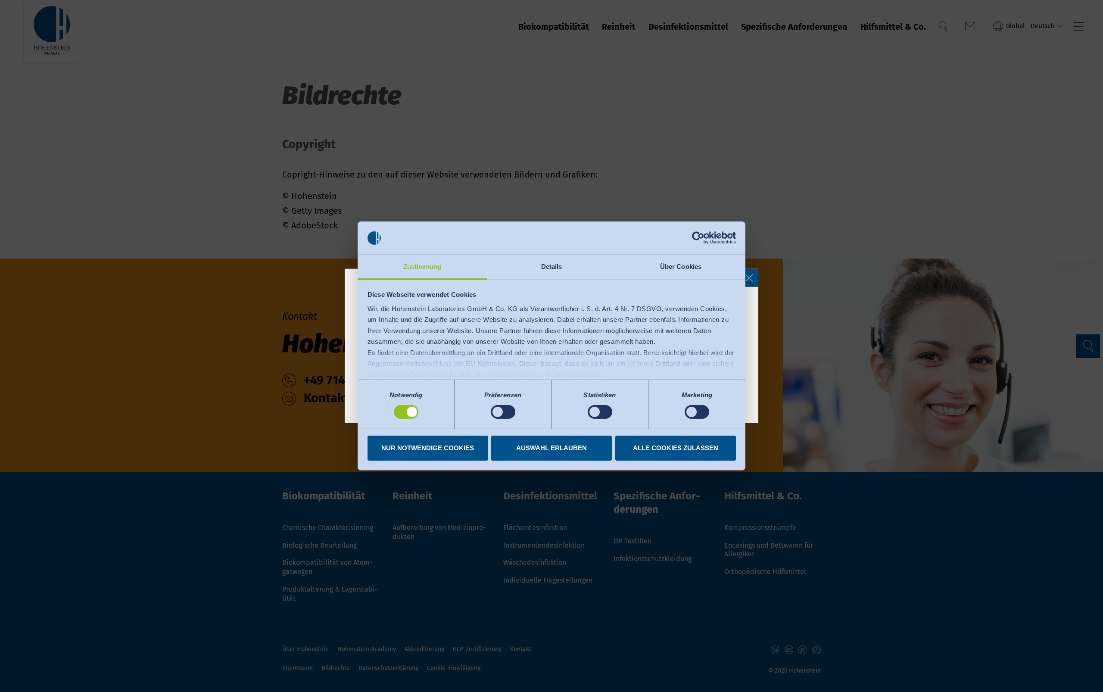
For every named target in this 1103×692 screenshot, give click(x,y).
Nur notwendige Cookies (427, 448)
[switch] (503, 412)
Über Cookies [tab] (680, 266)
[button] (749, 278)
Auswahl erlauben (551, 448)
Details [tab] (551, 266)
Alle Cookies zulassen (675, 448)
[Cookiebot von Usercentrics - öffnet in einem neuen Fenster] (698, 237)
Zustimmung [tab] (422, 266)
